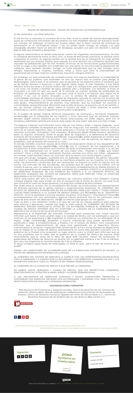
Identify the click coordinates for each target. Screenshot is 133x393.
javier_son (28, 26)
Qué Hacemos (57, 5)
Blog (76, 5)
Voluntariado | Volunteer (118, 5)
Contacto (95, 5)
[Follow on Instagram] (23, 317)
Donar (104, 5)
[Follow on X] (19, 317)
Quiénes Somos (45, 5)
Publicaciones (85, 5)
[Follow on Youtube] (27, 317)
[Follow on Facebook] (15, 317)
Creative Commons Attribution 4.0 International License (80, 383)
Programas (67, 5)
